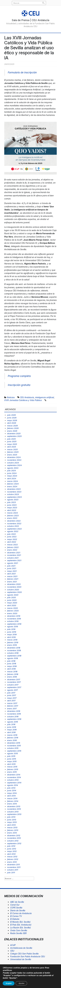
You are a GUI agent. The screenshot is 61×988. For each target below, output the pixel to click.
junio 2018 (11, 663)
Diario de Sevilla (17, 910)
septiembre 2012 (14, 843)
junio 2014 (11, 790)
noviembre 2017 (14, 682)
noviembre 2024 (14, 460)
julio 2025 (11, 439)
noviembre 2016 (14, 714)
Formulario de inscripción (22, 72)
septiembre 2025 (14, 436)
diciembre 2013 (13, 806)
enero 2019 (12, 645)
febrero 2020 (13, 611)
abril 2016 (11, 732)
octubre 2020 (13, 589)
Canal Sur (14, 905)
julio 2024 (11, 470)
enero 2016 (12, 740)
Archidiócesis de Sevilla (21, 948)
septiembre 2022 (14, 529)
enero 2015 (12, 772)
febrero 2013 (12, 830)
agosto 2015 (12, 753)
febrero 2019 (12, 642)
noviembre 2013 (14, 809)
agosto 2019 (12, 626)
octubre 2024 (13, 463)
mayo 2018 (12, 666)
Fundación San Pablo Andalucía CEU (27, 956)
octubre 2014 (12, 780)
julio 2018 (11, 661)
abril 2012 (11, 854)
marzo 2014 (12, 798)
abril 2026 (11, 423)
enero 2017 (12, 708)
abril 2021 (11, 573)
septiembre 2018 (14, 656)
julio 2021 (11, 566)
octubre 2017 (12, 685)
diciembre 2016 (13, 711)
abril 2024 (11, 478)
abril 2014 (11, 796)
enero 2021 (12, 581)
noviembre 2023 (14, 492)
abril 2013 (11, 825)
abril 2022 (11, 542)
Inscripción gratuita (19, 384)
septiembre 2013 (14, 814)
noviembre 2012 (14, 838)
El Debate (14, 919)
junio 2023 (11, 505)
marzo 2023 (12, 513)
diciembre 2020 (14, 584)
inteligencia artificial (44, 397)
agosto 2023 (12, 499)
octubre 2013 (12, 812)
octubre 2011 (12, 870)
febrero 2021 (12, 579)
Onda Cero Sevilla (18, 930)
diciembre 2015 (13, 743)
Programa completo (19, 375)
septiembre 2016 (14, 719)
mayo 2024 (12, 476)
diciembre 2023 (14, 489)
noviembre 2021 (14, 555)
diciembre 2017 (13, 679)
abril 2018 (11, 669)
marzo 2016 (12, 735)
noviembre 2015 (14, 745)
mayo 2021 (12, 571)
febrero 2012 (12, 859)
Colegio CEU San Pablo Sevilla (24, 953)
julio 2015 (11, 756)
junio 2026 (11, 418)
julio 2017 (11, 693)
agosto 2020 (12, 595)
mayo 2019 (12, 634)
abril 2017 (11, 700)
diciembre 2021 (13, 552)
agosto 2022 (12, 531)
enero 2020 (12, 613)
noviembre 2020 (14, 587)
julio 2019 (11, 629)
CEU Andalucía (27, 397)
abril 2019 (11, 637)
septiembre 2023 (14, 497)
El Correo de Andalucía (21, 913)
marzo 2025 (12, 449)
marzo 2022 (12, 544)
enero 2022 (12, 550)
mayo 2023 (12, 507)
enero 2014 (12, 804)
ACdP (13, 945)
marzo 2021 (12, 576)
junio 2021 (11, 568)
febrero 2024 (13, 484)
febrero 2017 (12, 706)
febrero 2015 (12, 769)
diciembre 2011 (13, 864)
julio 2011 (11, 872)
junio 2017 (11, 695)
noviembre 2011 (13, 867)
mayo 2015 (12, 761)
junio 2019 (11, 632)
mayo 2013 (12, 822)
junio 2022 (11, 536)
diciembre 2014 (13, 774)
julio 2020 (11, 597)
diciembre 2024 (14, 457)
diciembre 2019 (13, 616)
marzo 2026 (12, 425)
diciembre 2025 (14, 433)
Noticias (11, 397)
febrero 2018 (12, 674)
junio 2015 (11, 759)
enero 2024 (12, 486)
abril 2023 (11, 510)
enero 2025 (12, 455)
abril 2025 (11, 447)
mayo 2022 (12, 539)
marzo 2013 (12, 827)
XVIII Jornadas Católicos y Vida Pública (23, 400)
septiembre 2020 (14, 592)
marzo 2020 (12, 608)
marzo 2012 (12, 856)
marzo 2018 (12, 671)
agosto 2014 (12, 785)
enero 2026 (12, 431)
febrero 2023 (13, 515)
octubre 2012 (12, 841)
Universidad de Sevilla (20, 959)
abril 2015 (11, 764)
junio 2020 (11, 600)
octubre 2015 (12, 748)
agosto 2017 (12, 690)
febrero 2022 (13, 547)
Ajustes (21, 983)
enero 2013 (12, 833)
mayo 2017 (11, 698)
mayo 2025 (12, 444)
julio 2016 (11, 724)
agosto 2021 (12, 563)
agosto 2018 (12, 658)
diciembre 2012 (13, 835)
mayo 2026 (12, 420)
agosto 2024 (12, 468)
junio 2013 (11, 819)
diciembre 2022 (14, 521)
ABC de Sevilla (17, 902)
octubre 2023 (13, 494)
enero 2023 (12, 518)
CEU (12, 951)
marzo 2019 (12, 640)
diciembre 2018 (13, 648)
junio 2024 (11, 473)
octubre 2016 (12, 716)
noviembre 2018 (14, 650)
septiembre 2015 (14, 751)
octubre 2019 (12, 621)
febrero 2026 (13, 428)
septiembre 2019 (14, 624)
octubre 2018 (12, 653)
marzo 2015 (12, 767)
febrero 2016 (12, 737)
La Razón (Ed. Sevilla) (20, 927)
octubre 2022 (13, 526)
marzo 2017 (12, 703)
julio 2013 (11, 817)
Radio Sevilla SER (18, 933)
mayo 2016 (12, 729)
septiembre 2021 (14, 560)
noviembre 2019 (14, 619)
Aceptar (9, 983)
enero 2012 (12, 862)
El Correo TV (16, 916)
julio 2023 (11, 502)
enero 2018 (12, 677)
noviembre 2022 (14, 523)
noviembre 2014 (14, 777)
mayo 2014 (12, 793)
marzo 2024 (12, 481)
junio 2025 (11, 441)
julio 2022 (11, 534)
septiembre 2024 (14, 465)
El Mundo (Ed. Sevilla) (20, 922)
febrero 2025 (13, 452)
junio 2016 (11, 727)
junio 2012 (11, 849)
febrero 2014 (12, 801)
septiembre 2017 (14, 687)
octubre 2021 (12, 558)
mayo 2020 (12, 603)
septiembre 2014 (14, 782)
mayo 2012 (12, 851)
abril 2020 (11, 605)
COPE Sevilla (16, 907)
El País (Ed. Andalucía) (20, 924)
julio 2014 (11, 788)
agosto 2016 (12, 722)
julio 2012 (11, 846)
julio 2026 (11, 415)
